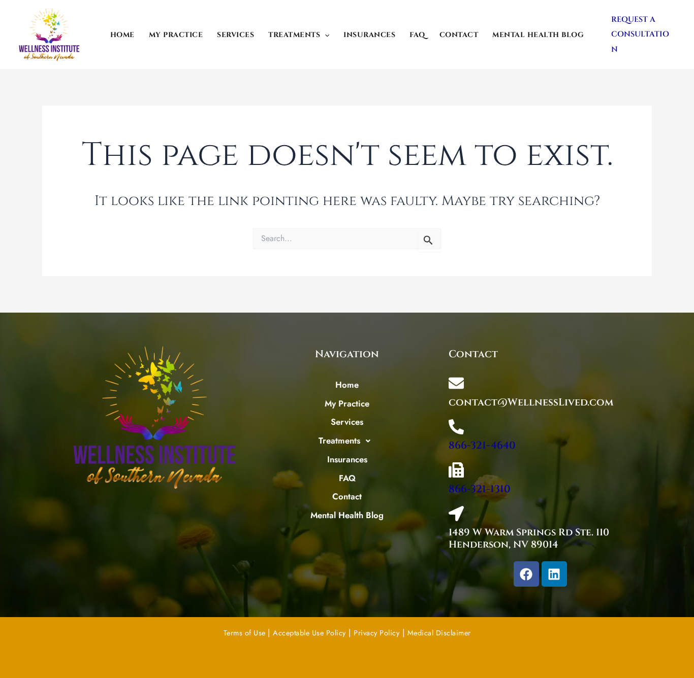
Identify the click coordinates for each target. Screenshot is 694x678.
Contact (459, 35)
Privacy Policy (376, 633)
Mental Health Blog (538, 35)
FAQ (417, 35)
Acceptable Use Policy (309, 633)
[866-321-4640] (456, 426)
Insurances (369, 35)
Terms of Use (246, 633)
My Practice (176, 35)
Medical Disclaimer (439, 633)
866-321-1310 (480, 489)
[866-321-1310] (456, 470)
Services (235, 35)
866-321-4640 (482, 445)
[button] (324, 35)
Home (122, 35)
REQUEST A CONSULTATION (640, 34)
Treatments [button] (294, 35)
